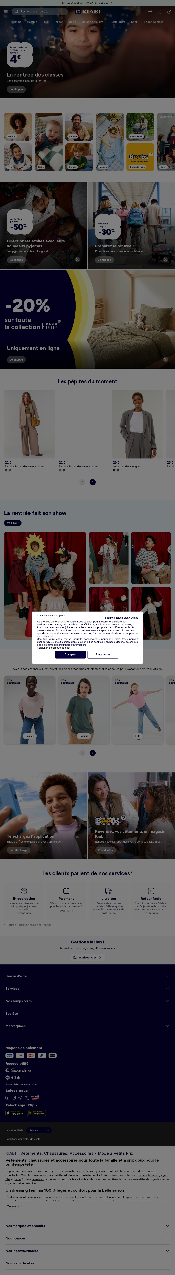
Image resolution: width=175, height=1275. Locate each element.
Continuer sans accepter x (51, 615)
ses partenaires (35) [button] (57, 621)
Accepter (70, 654)
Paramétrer (103, 654)
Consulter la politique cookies (54, 647)
